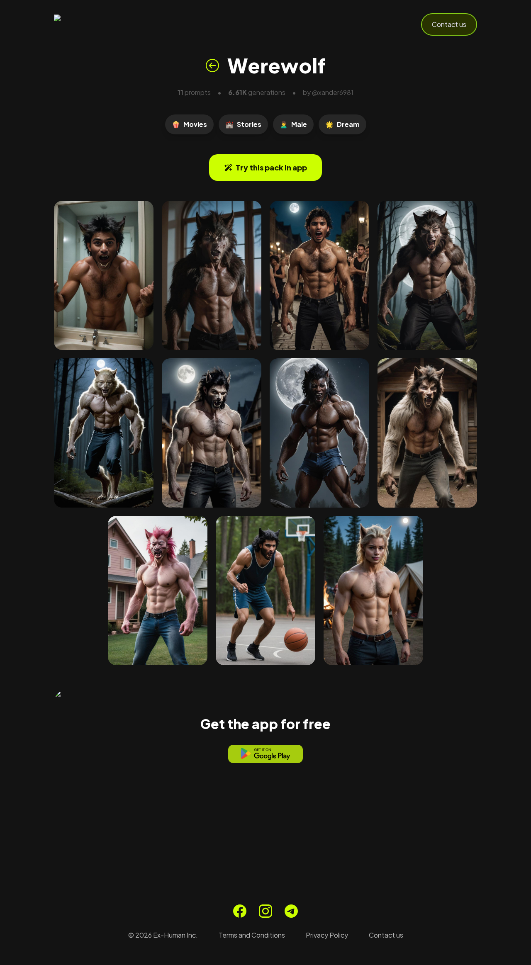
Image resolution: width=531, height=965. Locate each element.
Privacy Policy (327, 935)
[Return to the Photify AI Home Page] (94, 24)
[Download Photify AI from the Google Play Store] (265, 754)
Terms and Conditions (252, 935)
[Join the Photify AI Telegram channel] (291, 911)
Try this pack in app (271, 167)
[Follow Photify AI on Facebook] (239, 911)
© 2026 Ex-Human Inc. (163, 935)
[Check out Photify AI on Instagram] (265, 911)
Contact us (449, 24)
